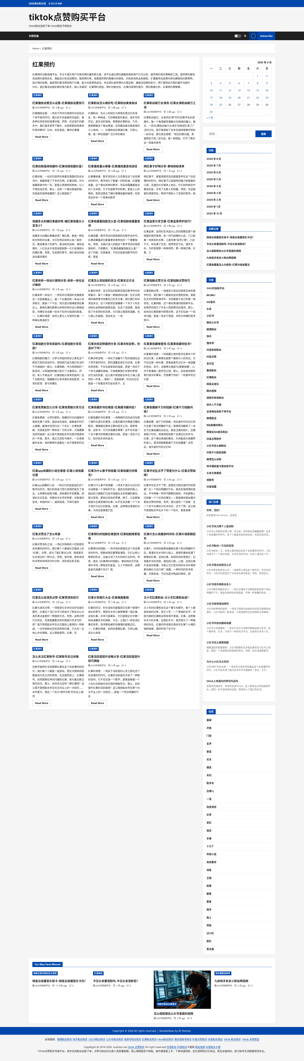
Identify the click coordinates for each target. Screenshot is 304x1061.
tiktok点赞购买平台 (67, 17)
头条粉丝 (98, 973)
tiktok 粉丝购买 (232, 1039)
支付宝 (210, 363)
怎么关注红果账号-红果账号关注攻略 (55, 656)
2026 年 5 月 (214, 179)
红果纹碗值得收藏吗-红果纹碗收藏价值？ (58, 166)
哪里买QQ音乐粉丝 (217, 431)
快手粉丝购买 (80, 1039)
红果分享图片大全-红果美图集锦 (108, 597)
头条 (209, 308)
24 (211, 104)
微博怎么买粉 (214, 459)
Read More (43, 137)
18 (220, 97)
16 (266, 90)
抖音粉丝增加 (215, 1039)
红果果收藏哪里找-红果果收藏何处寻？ (168, 344)
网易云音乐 (213, 383)
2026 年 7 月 (214, 165)
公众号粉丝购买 (114, 1039)
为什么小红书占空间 (218, 661)
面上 (209, 917)
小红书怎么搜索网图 (218, 642)
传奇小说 (211, 854)
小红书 (210, 315)
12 (229, 90)
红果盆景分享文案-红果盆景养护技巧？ (168, 221)
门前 (209, 735)
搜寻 (209, 909)
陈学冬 (210, 783)
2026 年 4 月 (214, 186)
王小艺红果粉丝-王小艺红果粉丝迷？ (167, 597)
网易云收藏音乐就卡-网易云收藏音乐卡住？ (231, 237)
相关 (209, 830)
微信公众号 (213, 322)
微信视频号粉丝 (183, 1039)
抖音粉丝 (171, 1047)
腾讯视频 (211, 390)
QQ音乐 (211, 301)
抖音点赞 (211, 356)
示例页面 (34, 35)
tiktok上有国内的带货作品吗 (222, 680)
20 (239, 97)
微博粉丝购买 (64, 1039)
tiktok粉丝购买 (165, 1039)
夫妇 (209, 775)
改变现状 (211, 806)
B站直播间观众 (215, 424)
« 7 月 (210, 117)
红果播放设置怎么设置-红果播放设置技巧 (58, 103)
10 (211, 90)
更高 (209, 751)
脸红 (209, 941)
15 (257, 90)
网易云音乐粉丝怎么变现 (45, 973)
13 (239, 90)
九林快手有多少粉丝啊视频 (221, 257)
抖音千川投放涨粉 (216, 452)
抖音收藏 (211, 486)
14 (248, 90)
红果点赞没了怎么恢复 (46, 534)
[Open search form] (245, 35)
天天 (209, 759)
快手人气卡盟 (214, 404)
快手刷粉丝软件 (223, 973)
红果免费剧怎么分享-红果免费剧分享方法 (58, 407)
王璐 (209, 877)
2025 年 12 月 (214, 213)
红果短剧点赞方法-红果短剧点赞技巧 (167, 280)
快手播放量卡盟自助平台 (220, 466)
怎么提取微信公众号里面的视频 (224, 250)
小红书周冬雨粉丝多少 (219, 584)
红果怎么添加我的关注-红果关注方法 (111, 280)
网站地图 (200, 1047)
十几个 (210, 846)
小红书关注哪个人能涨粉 (220, 526)
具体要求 (211, 862)
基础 (209, 719)
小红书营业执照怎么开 (219, 564)
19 (229, 97)
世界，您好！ (214, 510)
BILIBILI (211, 295)
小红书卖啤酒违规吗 (218, 603)
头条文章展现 (214, 472)
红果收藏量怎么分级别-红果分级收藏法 (228, 264)
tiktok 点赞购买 (136, 1047)
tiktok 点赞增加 (250, 1039)
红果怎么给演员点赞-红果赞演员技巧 (55, 597)
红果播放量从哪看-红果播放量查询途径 (112, 166)
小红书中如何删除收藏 (219, 622)
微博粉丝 (211, 329)
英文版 (210, 948)
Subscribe (266, 35)
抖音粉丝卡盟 (213, 1047)
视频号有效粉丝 (215, 397)
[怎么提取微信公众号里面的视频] (182, 990)
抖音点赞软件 (214, 438)
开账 (209, 727)
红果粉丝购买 (149, 1039)
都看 (209, 893)
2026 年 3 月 (214, 192)
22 (257, 97)
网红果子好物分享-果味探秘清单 (164, 166)
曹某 (209, 901)
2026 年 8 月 (214, 158)
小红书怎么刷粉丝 (216, 445)
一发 (209, 798)
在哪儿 (210, 790)
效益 (209, 925)
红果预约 (37, 95)
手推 (209, 838)
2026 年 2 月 (214, 199)
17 (211, 97)
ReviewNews (166, 1030)
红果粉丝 (211, 377)
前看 (209, 885)
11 (220, 90)
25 (220, 104)
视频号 (210, 479)
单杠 (209, 822)
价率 (209, 814)
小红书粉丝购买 (96, 1039)
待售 (209, 869)
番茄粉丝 (211, 370)
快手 (209, 336)
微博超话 (211, 418)
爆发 (209, 767)
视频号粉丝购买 (132, 1039)
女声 (209, 743)
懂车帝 (210, 343)
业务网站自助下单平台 (219, 411)
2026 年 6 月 (214, 172)
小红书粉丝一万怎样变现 (220, 545)
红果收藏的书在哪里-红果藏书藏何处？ (112, 407)
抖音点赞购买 (199, 1039)
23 (266, 97)
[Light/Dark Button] (237, 36)
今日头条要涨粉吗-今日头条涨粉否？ (227, 243)
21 (248, 97)
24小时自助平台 (42, 107)
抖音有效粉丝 (214, 349)
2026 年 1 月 (213, 206)
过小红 (210, 933)
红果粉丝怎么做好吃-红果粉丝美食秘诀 (112, 103)
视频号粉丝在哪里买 (166, 1004)
